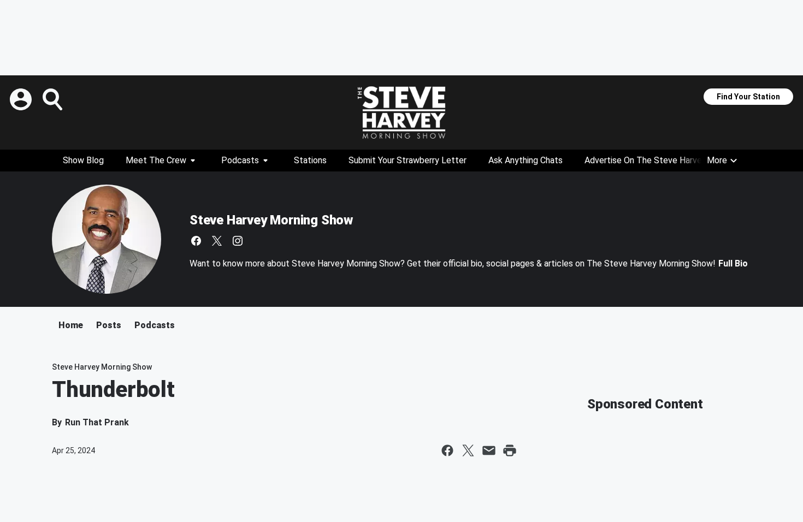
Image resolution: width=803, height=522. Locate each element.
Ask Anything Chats (525, 160)
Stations (310, 160)
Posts (108, 325)
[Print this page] (509, 450)
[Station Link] (401, 112)
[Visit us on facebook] (196, 240)
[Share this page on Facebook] (447, 450)
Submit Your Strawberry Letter (408, 160)
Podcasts (240, 160)
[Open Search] (53, 99)
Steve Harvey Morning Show (271, 220)
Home (70, 325)
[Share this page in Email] (489, 450)
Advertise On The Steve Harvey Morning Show (673, 160)
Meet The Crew (156, 160)
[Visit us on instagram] (237, 240)
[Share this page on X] (468, 450)
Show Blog (83, 160)
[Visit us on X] (216, 240)
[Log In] (22, 99)
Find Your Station (748, 96)
